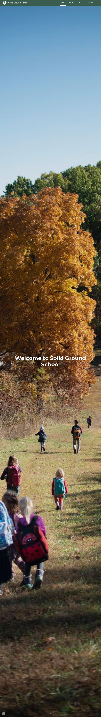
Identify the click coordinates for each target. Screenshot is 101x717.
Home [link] (63, 3)
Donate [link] (90, 3)
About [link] (70, 3)
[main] (50, 361)
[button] (98, 2)
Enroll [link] (80, 3)
